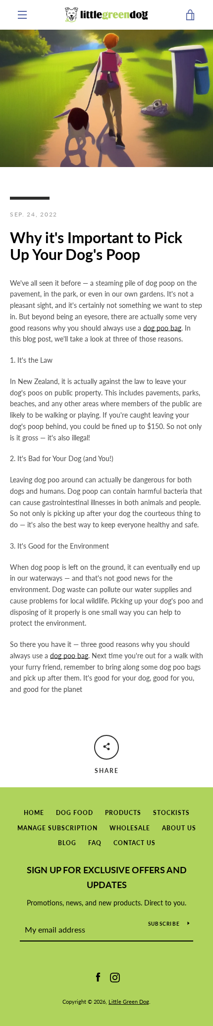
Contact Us (134, 843)
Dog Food (74, 812)
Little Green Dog (128, 1001)
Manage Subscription (57, 828)
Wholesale (129, 828)
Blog (67, 843)
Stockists (171, 812)
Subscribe (164, 924)
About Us (179, 828)
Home (34, 812)
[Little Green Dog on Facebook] (98, 976)
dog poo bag (162, 328)
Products (123, 812)
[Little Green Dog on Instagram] (115, 976)
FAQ (95, 843)
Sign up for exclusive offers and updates (107, 877)
